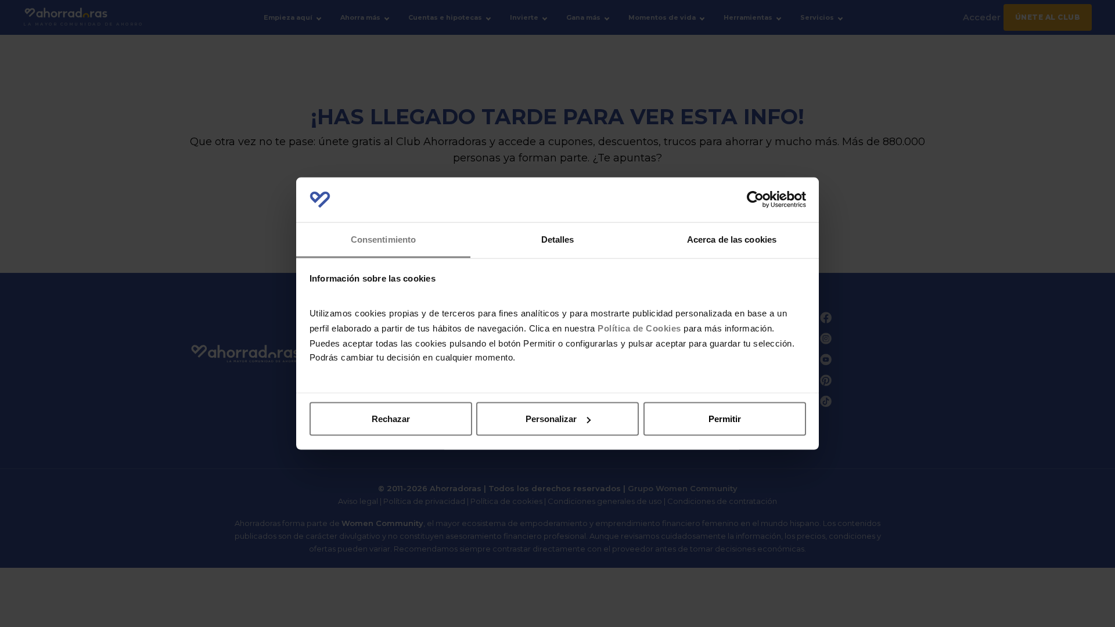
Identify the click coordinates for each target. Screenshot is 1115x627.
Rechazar (391, 419)
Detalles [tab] (557, 239)
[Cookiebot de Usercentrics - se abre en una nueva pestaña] (755, 199)
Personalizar (551, 419)
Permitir (724, 419)
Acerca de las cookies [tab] (731, 239)
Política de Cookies (639, 328)
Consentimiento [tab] (383, 239)
